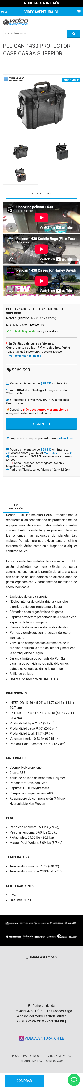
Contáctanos (54, 1061)
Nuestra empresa (31, 1061)
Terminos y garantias (57, 1055)
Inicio (15, 1055)
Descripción (16, 508)
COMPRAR (24, 1081)
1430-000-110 (36, 324)
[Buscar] (73, 33)
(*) (72, 453)
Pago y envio (31, 1055)
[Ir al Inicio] (17, 21)
